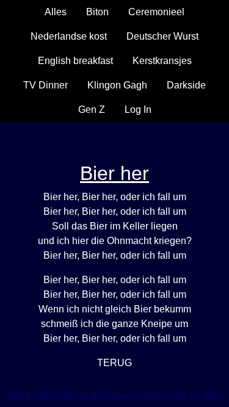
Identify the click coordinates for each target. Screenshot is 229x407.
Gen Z (91, 109)
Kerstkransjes (162, 61)
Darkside (186, 85)
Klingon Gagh (117, 85)
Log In (138, 109)
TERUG (114, 363)
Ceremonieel (156, 12)
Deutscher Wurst (162, 36)
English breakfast (75, 61)
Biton (97, 12)
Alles (56, 12)
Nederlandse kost (69, 36)
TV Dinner (45, 85)
